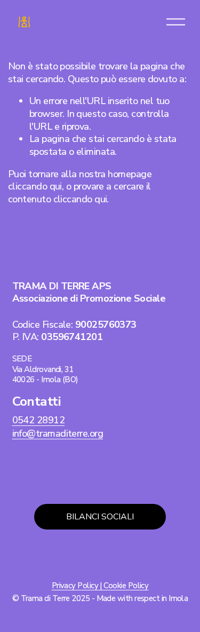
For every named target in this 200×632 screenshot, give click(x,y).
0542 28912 (38, 420)
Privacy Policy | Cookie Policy (100, 586)
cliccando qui (35, 186)
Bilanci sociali (100, 517)
